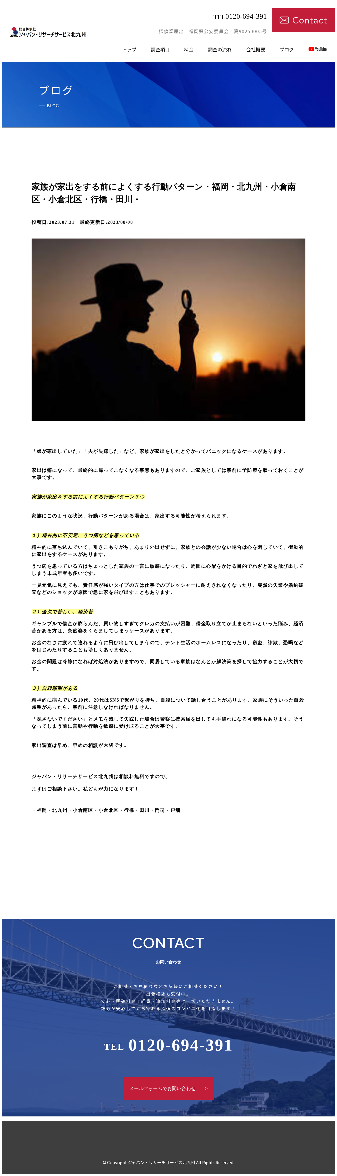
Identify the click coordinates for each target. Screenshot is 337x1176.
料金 (189, 49)
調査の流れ (220, 49)
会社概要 (255, 49)
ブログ (287, 49)
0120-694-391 (240, 16)
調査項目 (160, 49)
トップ (129, 49)
